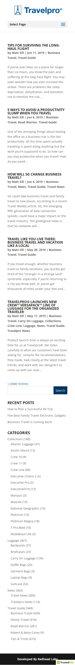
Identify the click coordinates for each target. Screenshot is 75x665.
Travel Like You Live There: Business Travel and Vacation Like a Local (35, 242)
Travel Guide (27, 58)
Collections (53, 321)
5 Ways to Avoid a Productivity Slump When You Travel (36, 111)
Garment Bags (20, 571)
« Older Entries (18, 384)
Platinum (17, 515)
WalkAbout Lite (21, 534)
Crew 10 (16, 457)
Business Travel (21, 613)
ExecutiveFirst (20, 489)
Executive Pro (20, 482)
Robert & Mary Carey (25, 633)
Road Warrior (27, 122)
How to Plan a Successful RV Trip (30, 409)
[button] (63, 24)
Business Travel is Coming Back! (30, 422)
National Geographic (25, 508)
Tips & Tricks (19, 639)
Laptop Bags (19, 577)
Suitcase (16, 584)
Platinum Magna (22, 521)
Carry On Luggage (30, 321)
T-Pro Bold (18, 528)
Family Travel (20, 620)
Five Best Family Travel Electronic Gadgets (37, 415)
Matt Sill (18, 53)
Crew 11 (16, 463)
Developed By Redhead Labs (37, 659)
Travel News (56, 187)
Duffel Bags (18, 565)
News (22, 187)
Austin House (20, 450)
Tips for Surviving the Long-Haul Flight (34, 47)
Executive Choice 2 (23, 476)
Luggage (29, 326)
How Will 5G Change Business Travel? (34, 176)
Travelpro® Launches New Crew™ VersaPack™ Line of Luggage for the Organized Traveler (33, 307)
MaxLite (16, 502)
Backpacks (18, 545)
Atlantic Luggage (22, 444)
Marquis (16, 495)
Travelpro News (19, 331)
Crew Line (15, 326)
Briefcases (18, 552)
